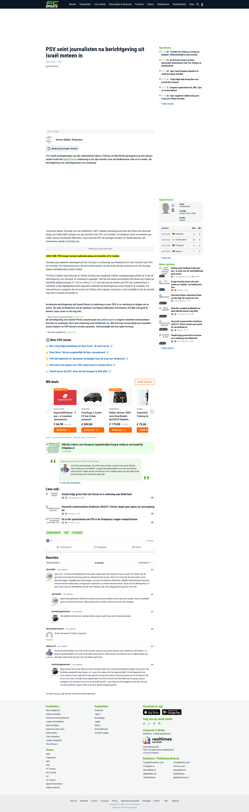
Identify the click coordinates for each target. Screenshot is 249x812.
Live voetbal (99, 4)
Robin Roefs (51, 733)
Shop (191, 4)
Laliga (97, 721)
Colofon (156, 801)
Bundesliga (100, 718)
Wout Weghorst (53, 710)
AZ (47, 776)
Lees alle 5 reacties (70, 482)
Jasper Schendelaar (55, 721)
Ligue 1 (98, 714)
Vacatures (105, 801)
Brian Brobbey (52, 725)
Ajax (48, 754)
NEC (48, 761)
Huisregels (146, 801)
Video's (150, 4)
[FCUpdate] (52, 4)
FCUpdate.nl (148, 766)
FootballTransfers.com (153, 762)
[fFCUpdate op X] (154, 723)
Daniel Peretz (70, 159)
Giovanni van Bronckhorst (57, 718)
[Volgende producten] (152, 411)
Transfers (139, 4)
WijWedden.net (149, 774)
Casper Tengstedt (54, 740)
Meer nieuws (168, 103)
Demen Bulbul (63, 139)
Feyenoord (51, 757)
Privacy (115, 801)
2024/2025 (166, 245)
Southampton (184, 206)
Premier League (102, 733)
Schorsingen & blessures (120, 4)
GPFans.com (179, 766)
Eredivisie (99, 710)
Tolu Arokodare (53, 736)
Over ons (73, 801)
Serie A (98, 725)
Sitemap (175, 801)
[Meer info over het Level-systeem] (153, 563)
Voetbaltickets (179, 4)
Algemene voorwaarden (130, 801)
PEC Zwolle (51, 772)
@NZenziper (107, 319)
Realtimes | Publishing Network (124, 808)
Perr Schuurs (52, 744)
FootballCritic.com (181, 762)
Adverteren (84, 801)
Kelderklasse (163, 4)
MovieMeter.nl (149, 770)
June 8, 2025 (78, 317)
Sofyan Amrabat (53, 714)
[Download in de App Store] (151, 712)
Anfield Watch (149, 777)
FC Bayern (77, 533)
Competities (85, 4)
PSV (48, 155)
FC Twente (51, 769)
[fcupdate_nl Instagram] (149, 723)
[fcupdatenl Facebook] (144, 723)
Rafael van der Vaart (55, 729)
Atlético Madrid (53, 787)
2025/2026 (166, 234)
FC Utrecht (51, 780)
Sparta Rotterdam (54, 784)
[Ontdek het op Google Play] (172, 712)
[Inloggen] (201, 4)
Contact (94, 801)
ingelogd (57, 694)
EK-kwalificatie (101, 729)
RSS (166, 801)
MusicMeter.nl (179, 770)
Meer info (166, 258)
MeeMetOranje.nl (181, 777)
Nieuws (72, 4)
